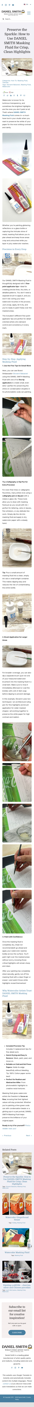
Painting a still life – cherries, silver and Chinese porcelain (17, 1286)
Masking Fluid (26, 85)
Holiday (14, 1222)
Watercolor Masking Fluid (17, 1252)
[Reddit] (7, 95)
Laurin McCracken (11, 1290)
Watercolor (6, 86)
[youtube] (13, 5)
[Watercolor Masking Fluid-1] (17, 1229)
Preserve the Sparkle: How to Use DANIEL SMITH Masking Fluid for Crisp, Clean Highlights (17, 1180)
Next (28, 1136)
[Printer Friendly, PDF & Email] (8, 93)
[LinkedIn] (11, 95)
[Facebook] (4, 95)
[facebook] (2, 5)
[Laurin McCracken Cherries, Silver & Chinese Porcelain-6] (17, 1262)
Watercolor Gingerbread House (17, 1218)
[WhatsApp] (14, 95)
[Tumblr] (17, 95)
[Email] (24, 95)
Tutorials (5, 82)
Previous (7, 1136)
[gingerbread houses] (17, 1194)
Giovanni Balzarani (13, 85)
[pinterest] (9, 5)
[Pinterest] (21, 95)
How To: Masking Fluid (19, 81)
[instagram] (6, 5)
